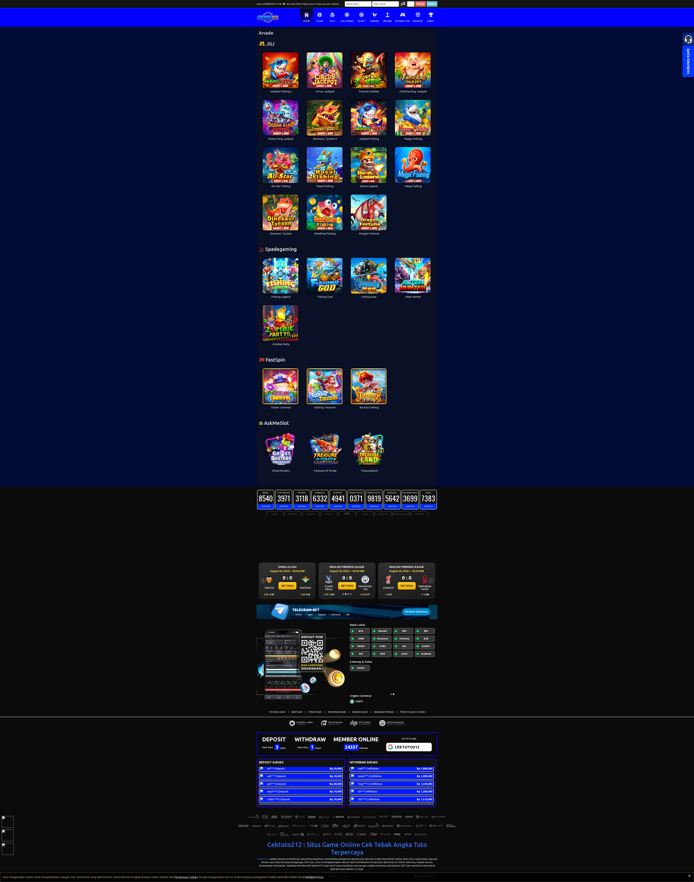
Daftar (432, 4)
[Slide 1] (343, 594)
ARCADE (387, 21)
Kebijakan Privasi (314, 877)
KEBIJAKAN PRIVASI (384, 712)
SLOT (332, 21)
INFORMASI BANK (337, 712)
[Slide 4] (351, 594)
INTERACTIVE (402, 21)
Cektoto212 (263, 859)
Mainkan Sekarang (416, 611)
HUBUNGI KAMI (360, 712)
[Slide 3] (348, 594)
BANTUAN (297, 712)
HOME (306, 21)
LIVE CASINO (347, 21)
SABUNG (374, 21)
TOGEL (319, 21)
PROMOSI (418, 21)
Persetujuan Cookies (186, 877)
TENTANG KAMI (277, 712)
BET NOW (287, 585)
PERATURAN (315, 712)
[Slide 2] (345, 594)
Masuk (420, 4)
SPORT (361, 21)
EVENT (430, 21)
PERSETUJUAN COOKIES (412, 712)
